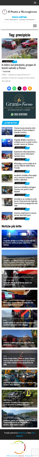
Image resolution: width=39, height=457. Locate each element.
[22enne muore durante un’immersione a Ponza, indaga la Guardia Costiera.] (7, 131)
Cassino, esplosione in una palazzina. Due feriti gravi (25, 214)
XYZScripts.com (29, 456)
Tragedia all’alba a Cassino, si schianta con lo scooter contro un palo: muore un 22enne (25, 142)
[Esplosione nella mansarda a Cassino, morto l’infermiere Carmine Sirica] (7, 155)
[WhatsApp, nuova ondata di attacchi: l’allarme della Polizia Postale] (7, 166)
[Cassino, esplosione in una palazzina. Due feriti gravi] (7, 216)
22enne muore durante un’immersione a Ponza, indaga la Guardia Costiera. (25, 130)
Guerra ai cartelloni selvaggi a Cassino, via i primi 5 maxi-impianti (25, 189)
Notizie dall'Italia (19, 17)
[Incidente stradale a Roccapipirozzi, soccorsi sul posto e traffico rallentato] (7, 178)
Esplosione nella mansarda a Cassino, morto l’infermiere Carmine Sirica (24, 154)
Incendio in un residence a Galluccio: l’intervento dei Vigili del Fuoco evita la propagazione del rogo (25, 202)
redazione (6, 71)
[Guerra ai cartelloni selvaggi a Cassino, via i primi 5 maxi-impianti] (7, 190)
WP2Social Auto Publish (12, 456)
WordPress (22, 433)
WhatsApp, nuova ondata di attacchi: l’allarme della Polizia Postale (25, 165)
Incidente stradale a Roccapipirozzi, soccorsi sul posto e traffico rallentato (25, 177)
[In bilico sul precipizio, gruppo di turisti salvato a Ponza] (19, 48)
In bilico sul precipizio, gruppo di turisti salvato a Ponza (19, 66)
